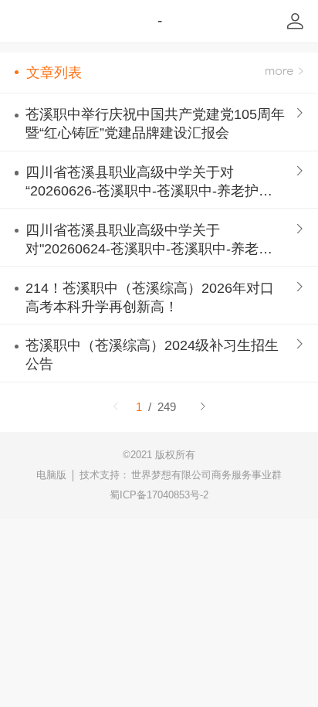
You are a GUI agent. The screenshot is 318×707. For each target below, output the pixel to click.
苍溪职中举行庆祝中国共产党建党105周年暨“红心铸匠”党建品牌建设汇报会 (155, 124)
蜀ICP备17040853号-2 (159, 495)
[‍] (284, 72)
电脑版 (51, 475)
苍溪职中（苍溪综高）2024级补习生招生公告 (152, 355)
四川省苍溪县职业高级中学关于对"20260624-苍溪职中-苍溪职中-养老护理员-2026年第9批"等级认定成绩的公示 (148, 240)
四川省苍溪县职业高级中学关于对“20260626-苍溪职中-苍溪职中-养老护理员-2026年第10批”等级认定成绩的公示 (148, 182)
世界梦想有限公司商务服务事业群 (206, 475)
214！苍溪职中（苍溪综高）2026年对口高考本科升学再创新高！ (149, 297)
